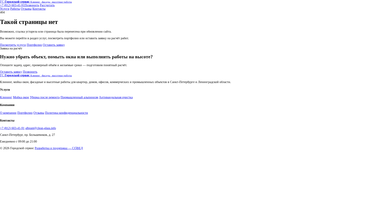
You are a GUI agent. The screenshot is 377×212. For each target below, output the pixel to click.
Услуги (4, 8)
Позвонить (30, 71)
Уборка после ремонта (45, 97)
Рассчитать (47, 5)
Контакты (39, 8)
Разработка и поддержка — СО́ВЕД (59, 148)
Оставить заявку (54, 45)
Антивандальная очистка (116, 97)
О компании (8, 112)
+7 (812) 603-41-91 (12, 128)
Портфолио (34, 45)
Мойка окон (21, 97)
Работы (15, 8)
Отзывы (26, 8)
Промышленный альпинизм (79, 97)
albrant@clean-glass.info (40, 128)
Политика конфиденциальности (66, 112)
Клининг (6, 97)
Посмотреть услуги (13, 45)
